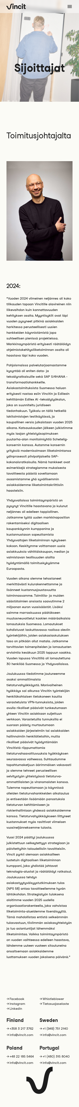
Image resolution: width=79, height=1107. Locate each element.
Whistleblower (53, 999)
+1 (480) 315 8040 (56, 1056)
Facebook (17, 999)
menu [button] (70, 6)
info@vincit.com (21, 1035)
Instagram (17, 1004)
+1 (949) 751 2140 (55, 1028)
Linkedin (16, 1009)
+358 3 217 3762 (21, 1028)
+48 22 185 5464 (22, 1056)
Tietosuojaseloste (56, 1004)
